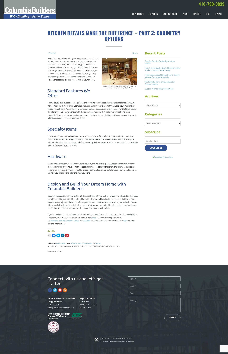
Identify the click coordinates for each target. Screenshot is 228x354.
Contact (218, 14)
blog (125, 221)
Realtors (197, 14)
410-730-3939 (53, 305)
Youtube (86, 221)
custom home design (85, 243)
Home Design (60, 243)
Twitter (62, 221)
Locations (153, 14)
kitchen (98, 243)
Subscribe (156, 148)
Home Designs (138, 14)
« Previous (52, 53)
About (185, 14)
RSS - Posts (168, 157)
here (94, 218)
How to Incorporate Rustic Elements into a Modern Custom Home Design (162, 69)
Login (101, 340)
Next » (135, 53)
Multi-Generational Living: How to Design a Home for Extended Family (162, 76)
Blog (208, 14)
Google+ (69, 221)
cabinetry (74, 243)
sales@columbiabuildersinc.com (61, 308)
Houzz (76, 221)
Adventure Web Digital (128, 341)
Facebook (54, 221)
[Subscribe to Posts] (158, 157)
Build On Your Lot (170, 14)
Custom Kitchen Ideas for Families (159, 89)
